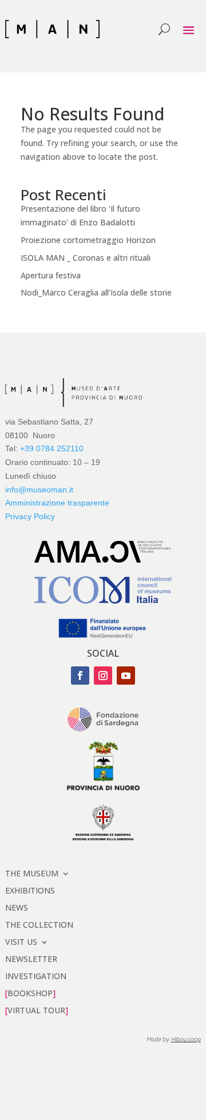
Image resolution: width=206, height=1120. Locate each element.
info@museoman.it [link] (39, 489)
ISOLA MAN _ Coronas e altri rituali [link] (85, 257)
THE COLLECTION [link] (39, 924)
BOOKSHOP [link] (30, 992)
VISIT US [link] (21, 941)
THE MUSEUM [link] (31, 873)
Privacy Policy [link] (30, 516)
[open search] (164, 29)
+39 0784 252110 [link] (52, 448)
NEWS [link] (16, 907)
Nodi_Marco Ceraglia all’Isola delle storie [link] (96, 292)
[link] (52, 29)
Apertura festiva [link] (51, 275)
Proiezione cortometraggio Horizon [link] (88, 239)
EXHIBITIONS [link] (30, 890)
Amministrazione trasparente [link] (57, 502)
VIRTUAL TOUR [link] (36, 1009)
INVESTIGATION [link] (35, 975)
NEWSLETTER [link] (31, 958)
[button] (188, 29)
